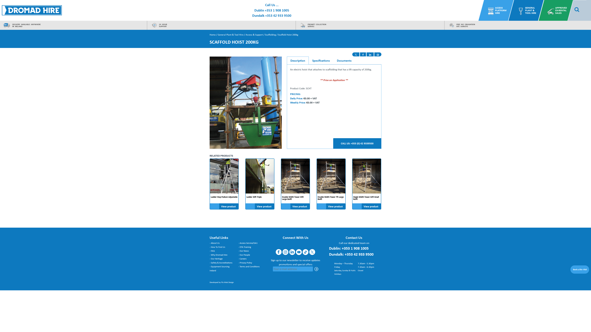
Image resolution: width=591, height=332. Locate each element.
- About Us (215, 243)
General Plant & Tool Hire (530, 10)
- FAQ (212, 250)
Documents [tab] (344, 60)
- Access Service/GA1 (248, 243)
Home (213, 34)
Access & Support (254, 34)
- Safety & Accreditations (221, 262)
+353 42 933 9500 (278, 15)
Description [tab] (297, 60)
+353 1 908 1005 (277, 10)
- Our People (244, 254)
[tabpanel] (334, 86)
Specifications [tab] (321, 60)
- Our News (243, 250)
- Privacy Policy (245, 262)
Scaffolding (270, 34)
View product (228, 206)
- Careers (242, 258)
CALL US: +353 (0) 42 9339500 (357, 143)
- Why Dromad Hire (218, 254)
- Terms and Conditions (249, 266)
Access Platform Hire (501, 10)
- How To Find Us (217, 247)
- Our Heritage (216, 258)
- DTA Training (244, 247)
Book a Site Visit (580, 269)
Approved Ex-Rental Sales (561, 10)
